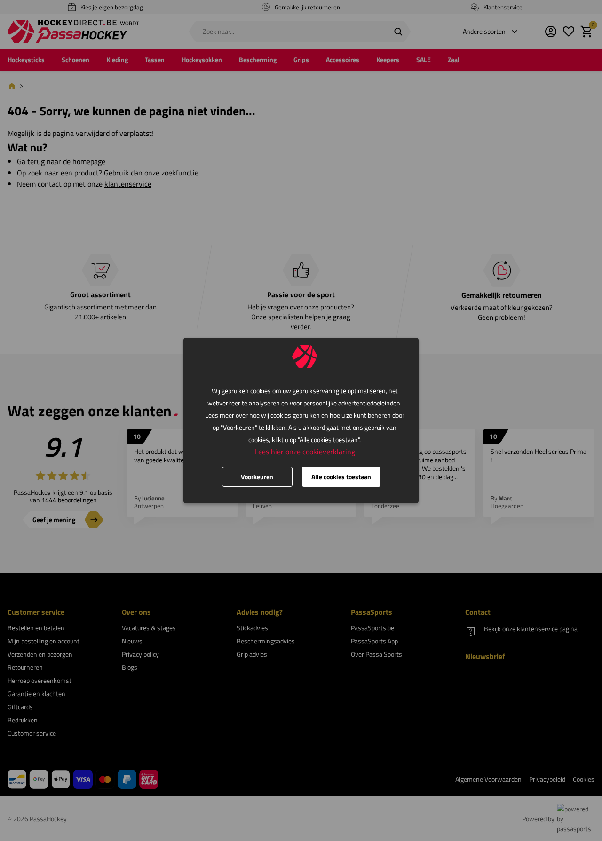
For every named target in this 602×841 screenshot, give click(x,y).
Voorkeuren (257, 477)
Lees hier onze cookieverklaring (304, 451)
